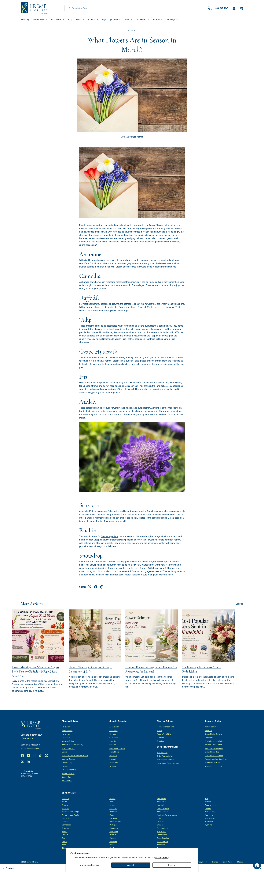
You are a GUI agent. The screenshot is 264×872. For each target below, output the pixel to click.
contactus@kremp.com (30, 748)
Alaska (64, 802)
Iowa (111, 802)
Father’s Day (67, 766)
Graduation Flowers (117, 748)
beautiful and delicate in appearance (165, 386)
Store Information (211, 727)
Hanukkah (66, 734)
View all (239, 604)
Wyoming (208, 825)
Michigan (113, 825)
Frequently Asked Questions (215, 759)
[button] (242, 8)
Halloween (66, 727)
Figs (104, 19)
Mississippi (113, 831)
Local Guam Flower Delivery (168, 763)
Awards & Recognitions (214, 748)
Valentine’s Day (68, 741)
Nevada (112, 845)
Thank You (113, 763)
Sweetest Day (67, 781)
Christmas (66, 738)
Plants (159, 730)
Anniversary (114, 727)
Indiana (112, 798)
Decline (171, 865)
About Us (208, 730)
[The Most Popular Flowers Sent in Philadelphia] (208, 635)
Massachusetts (115, 822)
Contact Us (209, 738)
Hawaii (64, 841)
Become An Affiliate (212, 763)
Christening (114, 738)
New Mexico (162, 802)
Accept (130, 865)
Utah (206, 798)
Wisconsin (209, 822)
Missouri (112, 835)
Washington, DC (211, 812)
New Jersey (161, 798)
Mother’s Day (67, 763)
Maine (111, 815)
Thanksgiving (67, 730)
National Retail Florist (213, 745)
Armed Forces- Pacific (70, 815)
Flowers (132, 30)
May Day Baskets (68, 759)
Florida (65, 831)
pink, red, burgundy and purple (124, 260)
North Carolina (163, 808)
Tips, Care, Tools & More (214, 755)
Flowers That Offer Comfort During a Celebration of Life (90, 669)
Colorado (65, 822)
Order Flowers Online (165, 756)
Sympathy (113, 759)
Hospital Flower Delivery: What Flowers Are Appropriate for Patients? (151, 669)
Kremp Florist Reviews (213, 734)
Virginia (208, 808)
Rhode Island (162, 835)
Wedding (112, 766)
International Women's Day (72, 745)
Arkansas (65, 808)
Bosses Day (66, 777)
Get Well (112, 745)
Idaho (64, 845)
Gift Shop (160, 741)
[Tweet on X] (90, 587)
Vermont (208, 802)
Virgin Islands (210, 805)
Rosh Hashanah (68, 773)
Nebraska (113, 841)
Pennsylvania (162, 828)
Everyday (113, 741)
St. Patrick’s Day (68, 748)
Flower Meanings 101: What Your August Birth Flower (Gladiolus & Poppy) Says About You (35, 671)
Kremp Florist (32, 862)
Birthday (112, 734)
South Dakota (162, 841)
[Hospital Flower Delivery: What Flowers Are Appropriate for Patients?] (151, 635)
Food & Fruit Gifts (164, 734)
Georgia (65, 835)
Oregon (160, 825)
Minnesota (113, 828)
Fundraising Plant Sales (214, 741)
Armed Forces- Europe (70, 812)
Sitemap (240, 862)
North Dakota (162, 812)
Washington (209, 815)
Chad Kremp (137, 137)
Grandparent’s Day (69, 770)
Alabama (65, 798)
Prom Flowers (114, 752)
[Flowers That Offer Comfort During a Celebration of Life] (95, 635)
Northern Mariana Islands (167, 815)
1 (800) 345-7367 (27, 738)
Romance (113, 755)
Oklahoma (161, 822)
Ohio (159, 818)
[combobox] (127, 8)
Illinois (64, 848)
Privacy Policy (162, 857)
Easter (64, 752)
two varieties (119, 329)
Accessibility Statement (214, 766)
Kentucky (113, 808)
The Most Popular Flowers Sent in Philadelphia (201, 669)
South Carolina (163, 838)
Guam (64, 838)
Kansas (112, 805)
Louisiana (113, 812)
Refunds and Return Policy (222, 862)
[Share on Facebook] (96, 587)
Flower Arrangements (165, 727)
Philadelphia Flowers (165, 760)
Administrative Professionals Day (75, 755)
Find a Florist (162, 752)
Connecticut (66, 825)
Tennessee (161, 845)
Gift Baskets (161, 738)
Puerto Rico (161, 831)
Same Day (25, 19)
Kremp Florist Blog (212, 752)
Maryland (113, 818)
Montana (113, 838)
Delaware (65, 828)
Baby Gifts (113, 730)
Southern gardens (109, 536)
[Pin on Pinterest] (102, 587)
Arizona (65, 805)
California (66, 818)
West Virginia (210, 818)
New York (160, 805)
